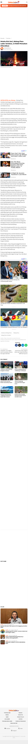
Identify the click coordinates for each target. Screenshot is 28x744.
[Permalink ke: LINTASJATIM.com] (2, 48)
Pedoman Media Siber (7, 721)
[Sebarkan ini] (16, 345)
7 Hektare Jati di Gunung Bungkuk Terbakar (6, 370)
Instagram (15, 730)
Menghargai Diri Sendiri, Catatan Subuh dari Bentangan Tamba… (16, 632)
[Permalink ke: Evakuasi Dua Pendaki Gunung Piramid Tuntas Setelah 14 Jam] (21, 389)
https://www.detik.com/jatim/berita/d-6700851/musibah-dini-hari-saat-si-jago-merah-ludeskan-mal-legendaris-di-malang (13, 340)
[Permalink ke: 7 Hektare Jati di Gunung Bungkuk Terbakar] (7, 364)
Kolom (2, 606)
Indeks (7, 714)
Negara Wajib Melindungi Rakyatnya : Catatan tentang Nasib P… (15, 637)
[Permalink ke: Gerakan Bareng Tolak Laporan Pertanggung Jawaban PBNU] (14, 616)
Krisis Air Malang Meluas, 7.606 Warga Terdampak (20, 370)
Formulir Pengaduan (21, 721)
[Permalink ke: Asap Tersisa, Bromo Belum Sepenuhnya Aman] (7, 376)
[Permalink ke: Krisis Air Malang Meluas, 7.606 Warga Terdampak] (21, 364)
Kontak (20, 719)
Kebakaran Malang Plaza (6, 332)
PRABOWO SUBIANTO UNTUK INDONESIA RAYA (15, 643)
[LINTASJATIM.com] (14, 2)
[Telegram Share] (22, 345)
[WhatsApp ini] (26, 345)
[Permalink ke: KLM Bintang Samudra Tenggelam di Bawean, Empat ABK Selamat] (7, 389)
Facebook (8, 728)
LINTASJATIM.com (6, 100)
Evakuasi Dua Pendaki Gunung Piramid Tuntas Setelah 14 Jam (20, 395)
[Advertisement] (14, 22)
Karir (7, 717)
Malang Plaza (16, 332)
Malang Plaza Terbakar (6, 335)
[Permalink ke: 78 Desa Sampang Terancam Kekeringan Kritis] (21, 376)
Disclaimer (7, 719)
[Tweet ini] (19, 345)
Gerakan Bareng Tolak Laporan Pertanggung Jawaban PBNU (14, 626)
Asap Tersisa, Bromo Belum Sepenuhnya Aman (6, 382)
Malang (13, 100)
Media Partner (13, 723)
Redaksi (20, 712)
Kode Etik (20, 714)
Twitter (21, 728)
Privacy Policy (20, 717)
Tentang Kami (7, 712)
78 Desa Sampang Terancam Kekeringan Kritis (20, 382)
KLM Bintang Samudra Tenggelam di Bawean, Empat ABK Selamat (6, 395)
